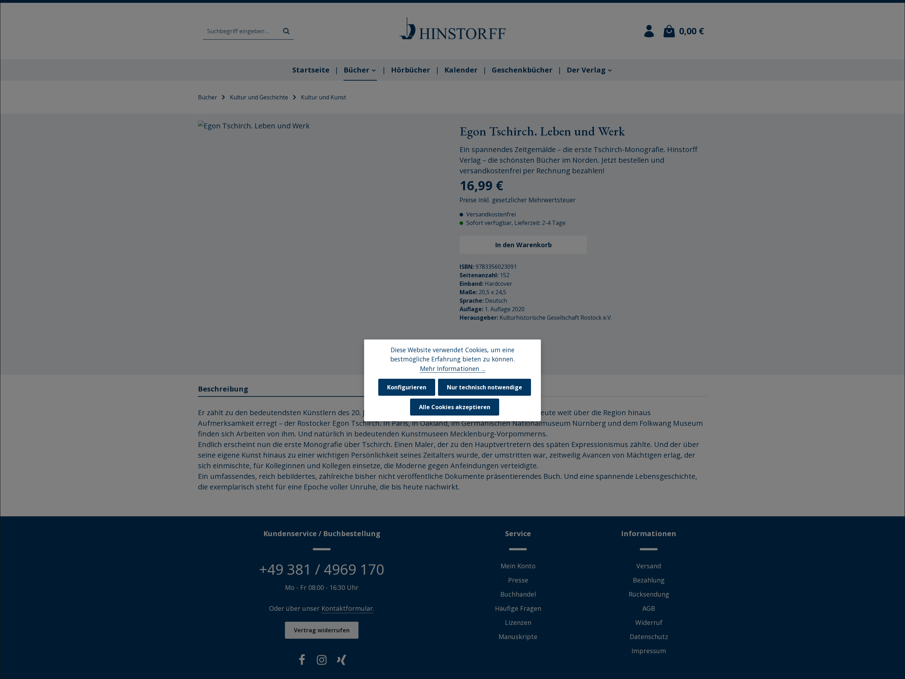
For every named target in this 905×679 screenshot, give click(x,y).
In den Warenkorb (523, 244)
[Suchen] (286, 31)
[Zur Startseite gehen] (452, 28)
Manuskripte (517, 636)
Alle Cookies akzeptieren (454, 407)
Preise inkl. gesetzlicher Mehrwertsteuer (518, 200)
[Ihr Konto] (649, 31)
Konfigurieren (406, 387)
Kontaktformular (347, 608)
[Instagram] (321, 661)
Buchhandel (518, 594)
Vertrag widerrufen (322, 630)
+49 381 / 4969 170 (321, 569)
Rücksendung (649, 594)
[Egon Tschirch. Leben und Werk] (321, 244)
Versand (648, 566)
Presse (518, 580)
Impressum (648, 650)
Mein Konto (518, 566)
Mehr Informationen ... (452, 368)
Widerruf (648, 622)
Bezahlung (649, 580)
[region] (321, 244)
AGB (648, 608)
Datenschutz (649, 636)
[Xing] (341, 661)
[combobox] (241, 31)
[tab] (322, 389)
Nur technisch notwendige (484, 387)
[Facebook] (302, 661)
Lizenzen (518, 622)
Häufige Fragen (518, 608)
